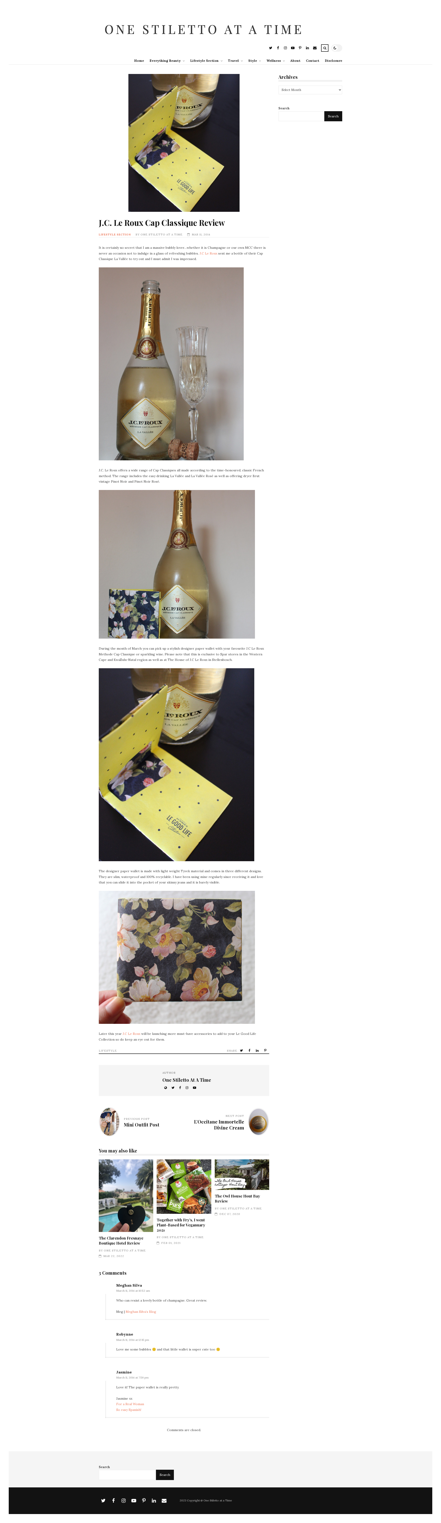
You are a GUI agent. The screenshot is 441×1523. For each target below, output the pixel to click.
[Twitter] (270, 48)
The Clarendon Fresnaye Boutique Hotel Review (126, 1195)
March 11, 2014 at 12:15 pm (132, 1340)
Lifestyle (108, 1050)
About (295, 61)
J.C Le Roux (209, 253)
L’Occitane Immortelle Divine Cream (219, 1124)
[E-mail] (314, 48)
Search (284, 108)
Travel (233, 61)
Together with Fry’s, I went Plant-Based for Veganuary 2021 (184, 1186)
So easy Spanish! (128, 1410)
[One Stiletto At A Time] (205, 40)
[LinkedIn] (307, 48)
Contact (312, 61)
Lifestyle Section (204, 61)
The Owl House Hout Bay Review (242, 1174)
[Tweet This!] (242, 1050)
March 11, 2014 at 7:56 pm (132, 1377)
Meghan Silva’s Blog (141, 1312)
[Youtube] (292, 48)
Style (252, 61)
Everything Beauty (165, 61)
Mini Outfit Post (141, 1124)
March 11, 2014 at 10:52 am (133, 1290)
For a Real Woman (130, 1404)
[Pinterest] (300, 48)
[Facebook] (278, 48)
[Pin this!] (265, 1050)
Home (139, 61)
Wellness (273, 61)
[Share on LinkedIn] (257, 1050)
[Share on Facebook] (250, 1050)
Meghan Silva (129, 1285)
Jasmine (124, 1372)
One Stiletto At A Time (162, 234)
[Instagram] (285, 48)
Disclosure (333, 61)
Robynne (124, 1334)
